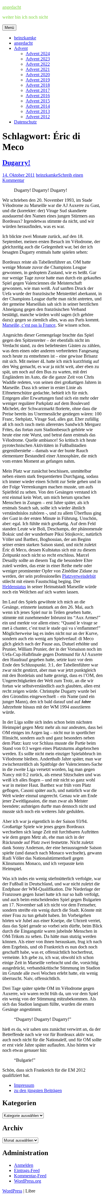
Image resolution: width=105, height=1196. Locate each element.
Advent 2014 (38, 106)
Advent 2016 (38, 95)
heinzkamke (25, 37)
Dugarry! (16, 162)
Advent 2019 (38, 79)
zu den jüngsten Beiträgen (38, 1090)
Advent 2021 (38, 69)
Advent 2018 (38, 85)
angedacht (11, 7)
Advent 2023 (38, 58)
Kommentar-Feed (30, 1175)
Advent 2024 (38, 53)
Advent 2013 (38, 111)
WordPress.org (27, 1180)
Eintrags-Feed (27, 1170)
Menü (9, 27)
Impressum (24, 1085)
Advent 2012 (38, 116)
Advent (21, 48)
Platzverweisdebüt (79, 576)
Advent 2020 (38, 74)
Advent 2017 (38, 90)
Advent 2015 (38, 100)
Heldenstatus (14, 586)
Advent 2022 (38, 64)
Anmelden (23, 1165)
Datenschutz (25, 121)
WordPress (12, 1190)
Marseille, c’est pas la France (28, 325)
